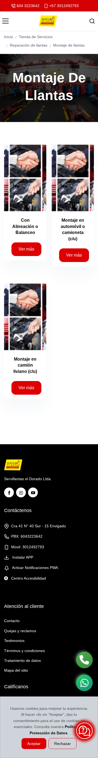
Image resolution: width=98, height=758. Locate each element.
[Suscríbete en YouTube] (33, 492)
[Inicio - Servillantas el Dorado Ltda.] (48, 21)
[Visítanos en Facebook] (9, 492)
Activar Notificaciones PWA (34, 567)
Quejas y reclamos (20, 631)
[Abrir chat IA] (84, 731)
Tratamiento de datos (22, 660)
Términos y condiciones (24, 651)
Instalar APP (22, 557)
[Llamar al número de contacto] (84, 660)
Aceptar (34, 743)
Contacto (12, 621)
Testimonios (14, 640)
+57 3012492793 (64, 6)
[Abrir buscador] (92, 21)
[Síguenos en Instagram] (21, 492)
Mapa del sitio (16, 670)
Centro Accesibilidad (28, 578)
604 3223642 (28, 6)
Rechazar (62, 743)
